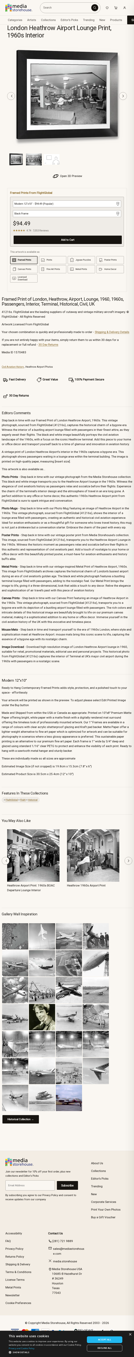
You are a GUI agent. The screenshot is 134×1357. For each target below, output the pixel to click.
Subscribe (67, 1185)
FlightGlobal (12, 799)
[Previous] (11, 96)
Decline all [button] (105, 1348)
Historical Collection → (21, 1119)
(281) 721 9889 (62, 1241)
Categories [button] (15, 20)
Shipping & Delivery (17, 1264)
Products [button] (116, 20)
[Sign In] (125, 8)
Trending (89, 20)
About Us (97, 1163)
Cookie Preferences (18, 1303)
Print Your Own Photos (106, 1209)
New (102, 20)
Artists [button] (31, 20)
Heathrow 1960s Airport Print (86, 885)
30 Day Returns (48, 344)
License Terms (15, 1279)
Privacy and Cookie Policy (22, 1348)
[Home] (21, 8)
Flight (23, 799)
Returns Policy (14, 1256)
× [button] (130, 1334)
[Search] (94, 7)
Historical (33, 799)
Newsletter (12, 1295)
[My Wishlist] (107, 8)
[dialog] (67, 1344)
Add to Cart (67, 239)
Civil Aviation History (13, 366)
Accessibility (13, 1233)
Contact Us (55, 1233)
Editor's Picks (69, 20)
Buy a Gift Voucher (103, 1217)
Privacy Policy (14, 1248)
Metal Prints (13, 1287)
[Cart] (116, 8)
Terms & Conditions (18, 1272)
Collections (48, 20)
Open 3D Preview (70, 176)
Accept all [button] (104, 1339)
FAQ (8, 1241)
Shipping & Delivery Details (112, 332)
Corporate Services (103, 1202)
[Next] (123, 96)
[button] (46, 1352)
